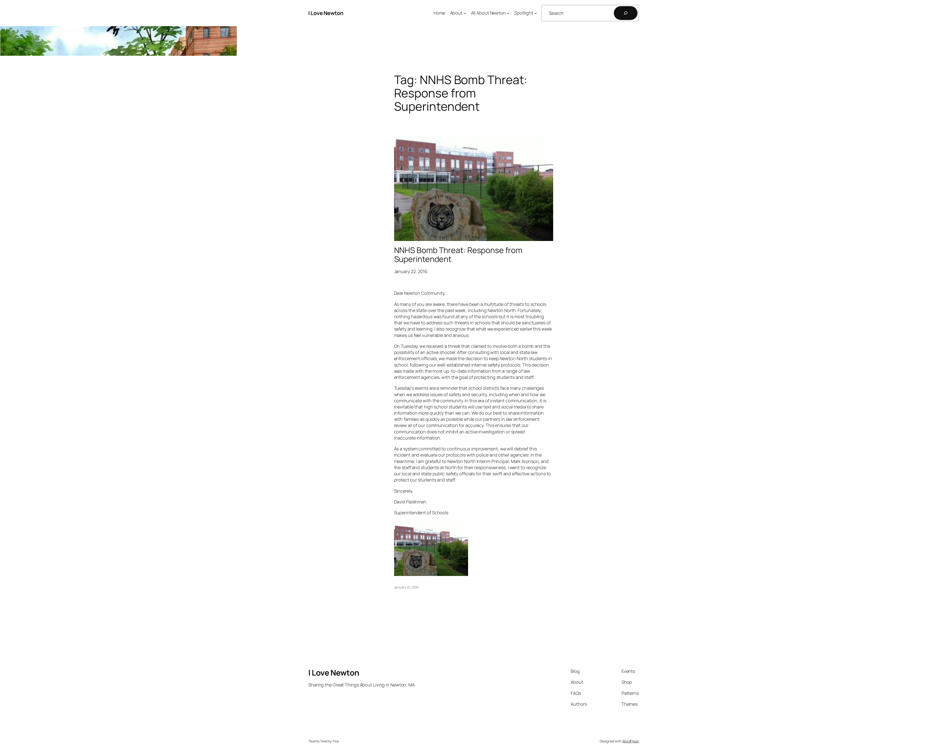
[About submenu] (465, 13)
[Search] (625, 13)
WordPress (630, 741)
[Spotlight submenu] (535, 13)
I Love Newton (326, 13)
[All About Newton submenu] (508, 13)
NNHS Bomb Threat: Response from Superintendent (458, 254)
